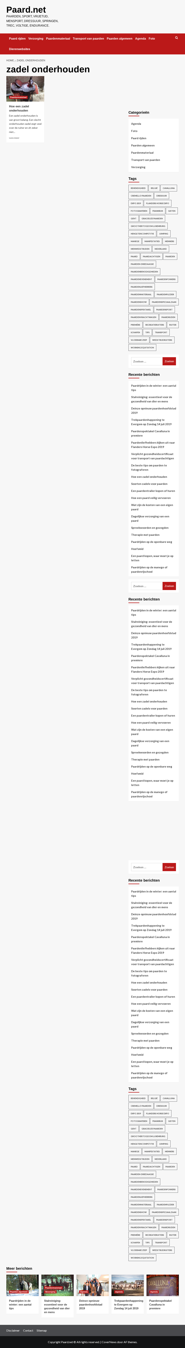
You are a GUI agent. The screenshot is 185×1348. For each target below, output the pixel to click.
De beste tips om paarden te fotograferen (149, 467)
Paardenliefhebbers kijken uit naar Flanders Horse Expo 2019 (153, 444)
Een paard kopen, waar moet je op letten (152, 558)
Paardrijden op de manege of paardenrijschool (149, 569)
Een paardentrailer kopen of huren (153, 490)
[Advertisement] (155, 833)
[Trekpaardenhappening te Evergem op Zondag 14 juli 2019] (127, 1285)
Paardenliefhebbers (141, 287)
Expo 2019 (136, 203)
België (154, 188)
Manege (135, 241)
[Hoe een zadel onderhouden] (25, 88)
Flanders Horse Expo (157, 203)
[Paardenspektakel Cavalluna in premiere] (163, 1285)
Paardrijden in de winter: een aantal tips (153, 388)
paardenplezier (165, 294)
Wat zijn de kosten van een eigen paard (152, 507)
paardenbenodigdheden (144, 271)
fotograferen (139, 211)
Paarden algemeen (119, 38)
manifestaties (152, 241)
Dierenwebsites (19, 49)
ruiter (172, 325)
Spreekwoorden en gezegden (150, 527)
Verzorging (35, 38)
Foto (152, 38)
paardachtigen (151, 256)
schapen (135, 332)
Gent (133, 218)
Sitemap (42, 1330)
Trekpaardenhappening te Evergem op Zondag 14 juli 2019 (151, 422)
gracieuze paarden (152, 218)
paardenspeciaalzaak (164, 302)
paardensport (164, 309)
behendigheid (138, 188)
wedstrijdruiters (162, 340)
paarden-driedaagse (142, 264)
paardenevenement (141, 279)
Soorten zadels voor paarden (149, 483)
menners (169, 241)
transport (161, 332)
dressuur (161, 196)
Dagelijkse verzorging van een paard (150, 518)
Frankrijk (157, 211)
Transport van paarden (88, 38)
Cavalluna (169, 188)
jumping (163, 233)
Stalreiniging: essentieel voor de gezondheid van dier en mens (151, 399)
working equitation (142, 347)
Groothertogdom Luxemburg (148, 226)
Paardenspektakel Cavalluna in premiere (150, 433)
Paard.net (26, 9)
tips (147, 332)
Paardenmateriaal (58, 38)
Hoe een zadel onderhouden (149, 476)
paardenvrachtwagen (143, 317)
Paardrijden (168, 317)
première (135, 325)
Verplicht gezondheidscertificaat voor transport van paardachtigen (152, 456)
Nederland (161, 249)
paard (134, 256)
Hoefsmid (137, 548)
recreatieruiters (154, 325)
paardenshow (139, 302)
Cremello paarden (141, 196)
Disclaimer (13, 1330)
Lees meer (14, 137)
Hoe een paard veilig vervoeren (151, 497)
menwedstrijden (140, 249)
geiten (171, 211)
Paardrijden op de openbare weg (151, 541)
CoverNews (109, 1342)
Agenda (140, 38)
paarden (170, 256)
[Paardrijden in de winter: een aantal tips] (22, 1285)
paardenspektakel (141, 309)
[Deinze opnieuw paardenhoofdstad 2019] (92, 1285)
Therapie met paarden (145, 534)
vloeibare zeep (139, 340)
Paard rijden (17, 38)
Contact (28, 1330)
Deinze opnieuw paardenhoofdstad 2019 (153, 410)
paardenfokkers (166, 279)
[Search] (176, 38)
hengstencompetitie (142, 233)
